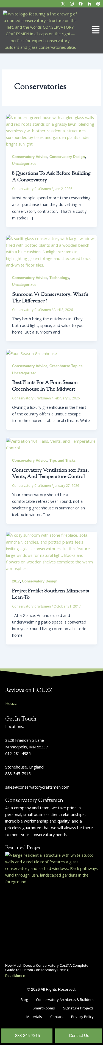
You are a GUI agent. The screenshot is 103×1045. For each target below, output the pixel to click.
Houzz (11, 703)
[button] (91, 30)
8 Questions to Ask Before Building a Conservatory (51, 177)
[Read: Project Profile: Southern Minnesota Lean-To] (51, 551)
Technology (59, 278)
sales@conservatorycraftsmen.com (37, 787)
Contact (56, 1016)
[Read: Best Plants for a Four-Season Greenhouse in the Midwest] (31, 352)
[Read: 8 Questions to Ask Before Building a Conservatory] (51, 130)
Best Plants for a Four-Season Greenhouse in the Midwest (45, 386)
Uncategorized (24, 164)
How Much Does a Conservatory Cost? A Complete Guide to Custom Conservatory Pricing (46, 967)
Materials (34, 1016)
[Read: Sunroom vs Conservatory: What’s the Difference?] (51, 251)
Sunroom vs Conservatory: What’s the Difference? (50, 298)
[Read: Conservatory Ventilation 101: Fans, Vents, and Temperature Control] (51, 444)
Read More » (15, 976)
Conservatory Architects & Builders (65, 999)
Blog (24, 999)
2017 (16, 581)
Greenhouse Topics (65, 366)
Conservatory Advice (29, 157)
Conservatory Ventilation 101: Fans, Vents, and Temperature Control (50, 474)
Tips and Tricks (62, 460)
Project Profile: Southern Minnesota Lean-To (50, 594)
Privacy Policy (82, 1016)
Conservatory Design (67, 157)
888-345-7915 (17, 773)
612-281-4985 (17, 753)
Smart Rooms (44, 1008)
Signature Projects (78, 1008)
